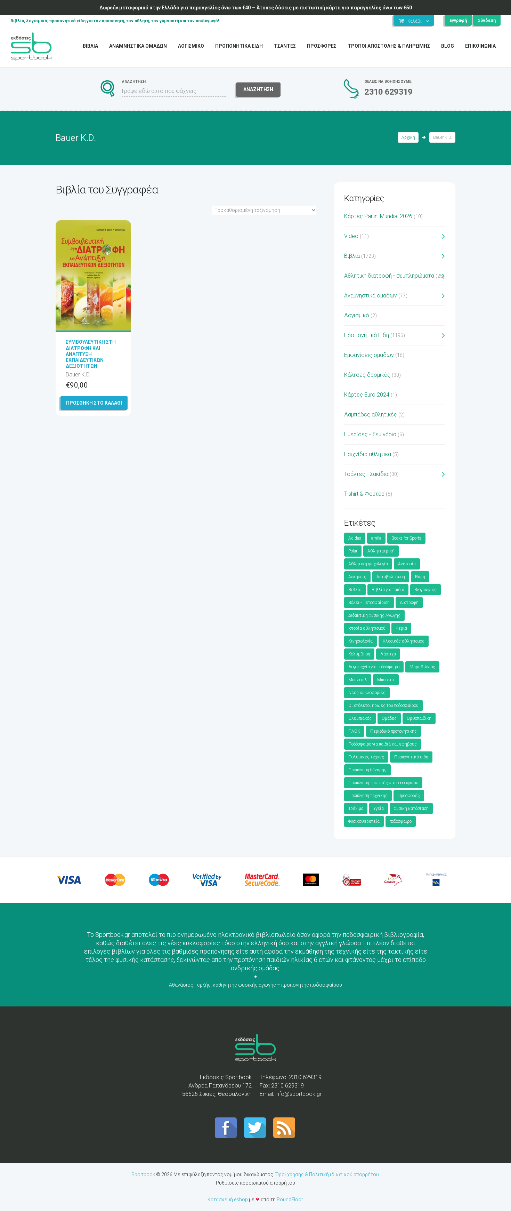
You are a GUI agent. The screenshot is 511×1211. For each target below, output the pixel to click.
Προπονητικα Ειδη (239, 46)
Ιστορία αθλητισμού (367, 628)
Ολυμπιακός (360, 718)
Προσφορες (321, 46)
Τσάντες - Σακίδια (366, 474)
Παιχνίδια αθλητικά (367, 454)
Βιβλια (90, 46)
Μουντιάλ (357, 679)
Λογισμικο (191, 46)
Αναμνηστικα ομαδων (138, 46)
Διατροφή (409, 602)
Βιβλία (352, 256)
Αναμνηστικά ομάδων (370, 295)
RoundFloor (290, 1199)
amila (376, 538)
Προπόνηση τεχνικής (368, 795)
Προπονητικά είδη (411, 757)
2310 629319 (388, 92)
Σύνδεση (487, 20)
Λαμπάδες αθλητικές (370, 414)
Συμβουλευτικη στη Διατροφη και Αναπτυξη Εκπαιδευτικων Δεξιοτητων (91, 354)
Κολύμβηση (359, 654)
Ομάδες (389, 718)
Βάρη (420, 576)
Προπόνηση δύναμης (367, 769)
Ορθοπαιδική (419, 718)
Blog (447, 46)
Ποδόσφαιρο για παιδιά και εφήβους (382, 744)
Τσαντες (285, 46)
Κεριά (401, 628)
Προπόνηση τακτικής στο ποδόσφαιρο (383, 782)
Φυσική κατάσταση (411, 808)
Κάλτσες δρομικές (367, 375)
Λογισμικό (356, 315)
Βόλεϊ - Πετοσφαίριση (369, 602)
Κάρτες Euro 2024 (366, 394)
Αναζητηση (258, 89)
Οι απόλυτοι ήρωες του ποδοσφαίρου (383, 705)
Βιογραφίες (425, 589)
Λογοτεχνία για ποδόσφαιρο (373, 666)
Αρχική (408, 137)
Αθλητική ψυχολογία (368, 563)
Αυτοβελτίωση (390, 576)
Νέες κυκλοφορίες (367, 692)
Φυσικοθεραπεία (364, 821)
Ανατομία (407, 563)
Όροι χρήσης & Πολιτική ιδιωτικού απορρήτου (327, 1174)
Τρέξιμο (355, 808)
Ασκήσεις (357, 576)
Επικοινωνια (480, 46)
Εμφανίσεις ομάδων (369, 355)
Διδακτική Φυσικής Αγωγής (374, 615)
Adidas (354, 538)
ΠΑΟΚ (354, 731)
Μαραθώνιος (422, 666)
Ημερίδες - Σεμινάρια (370, 434)
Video (351, 236)
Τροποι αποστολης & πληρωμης (389, 46)
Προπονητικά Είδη (366, 335)
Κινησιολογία (360, 641)
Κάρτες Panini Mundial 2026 (378, 216)
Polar (352, 551)
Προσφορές (409, 795)
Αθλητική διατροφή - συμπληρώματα (389, 275)
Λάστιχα (388, 654)
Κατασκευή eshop (228, 1199)
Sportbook (143, 1174)
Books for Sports (406, 538)
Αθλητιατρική (381, 551)
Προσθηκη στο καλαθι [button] (94, 403)
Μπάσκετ (386, 679)
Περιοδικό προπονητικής (393, 731)
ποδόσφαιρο (401, 821)
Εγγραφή (458, 20)
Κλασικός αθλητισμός (403, 641)
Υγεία (378, 808)
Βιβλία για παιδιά (388, 589)
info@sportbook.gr (298, 1094)
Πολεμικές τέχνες (366, 757)
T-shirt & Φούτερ (364, 494)
